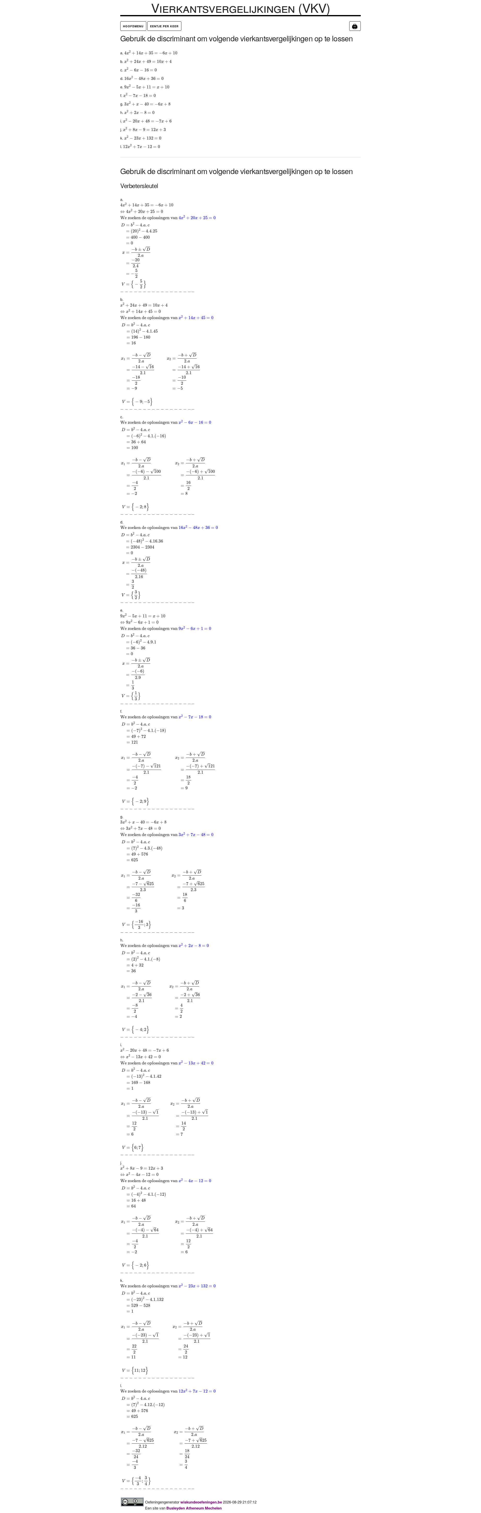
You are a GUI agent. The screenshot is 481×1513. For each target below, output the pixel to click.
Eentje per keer (164, 26)
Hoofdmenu (133, 26)
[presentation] (150, 52)
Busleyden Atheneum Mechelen (194, 1508)
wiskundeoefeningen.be (201, 1502)
